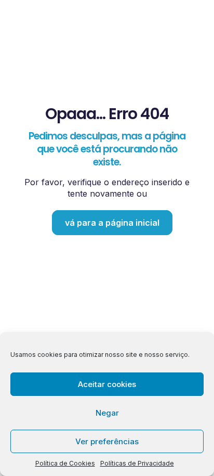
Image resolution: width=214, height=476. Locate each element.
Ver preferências (107, 441)
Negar (107, 413)
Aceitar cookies (107, 384)
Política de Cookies (65, 463)
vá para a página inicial (112, 222)
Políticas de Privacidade (137, 463)
